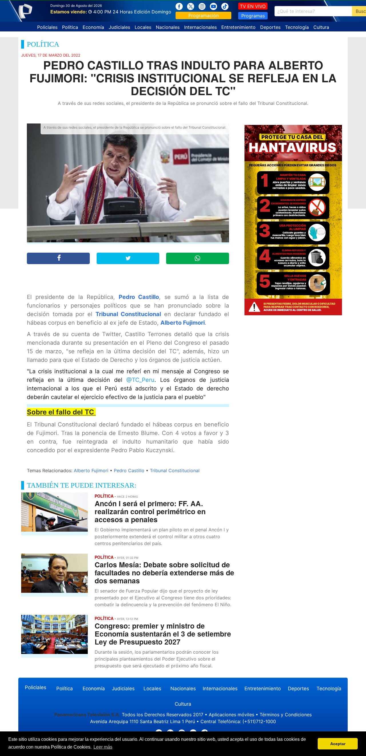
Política (70, 27)
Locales (143, 27)
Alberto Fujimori (182, 322)
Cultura (321, 27)
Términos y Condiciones (286, 714)
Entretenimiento (238, 27)
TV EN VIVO (253, 6)
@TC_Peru (140, 379)
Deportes (270, 27)
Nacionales (168, 27)
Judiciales (119, 27)
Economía (93, 27)
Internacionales (200, 27)
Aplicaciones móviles (231, 714)
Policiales (47, 27)
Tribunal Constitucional (128, 314)
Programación (203, 15)
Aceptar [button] (337, 743)
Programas (253, 16)
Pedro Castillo (139, 297)
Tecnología (297, 27)
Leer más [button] (103, 747)
